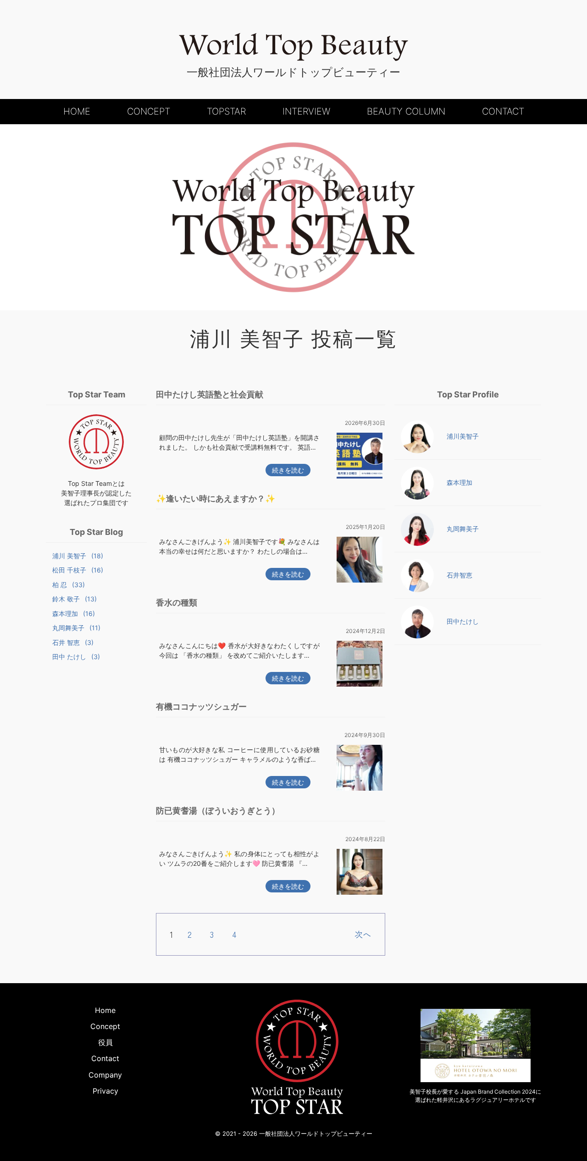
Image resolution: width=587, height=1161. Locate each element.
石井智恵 (459, 575)
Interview (306, 111)
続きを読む (288, 470)
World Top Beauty (293, 47)
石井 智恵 (73, 642)
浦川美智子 (463, 436)
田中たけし (463, 621)
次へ (362, 934)
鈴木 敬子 (74, 599)
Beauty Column (406, 111)
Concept (148, 111)
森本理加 (73, 613)
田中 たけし (76, 656)
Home (76, 111)
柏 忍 (68, 585)
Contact (503, 111)
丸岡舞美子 (76, 628)
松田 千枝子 (77, 570)
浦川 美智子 (77, 556)
